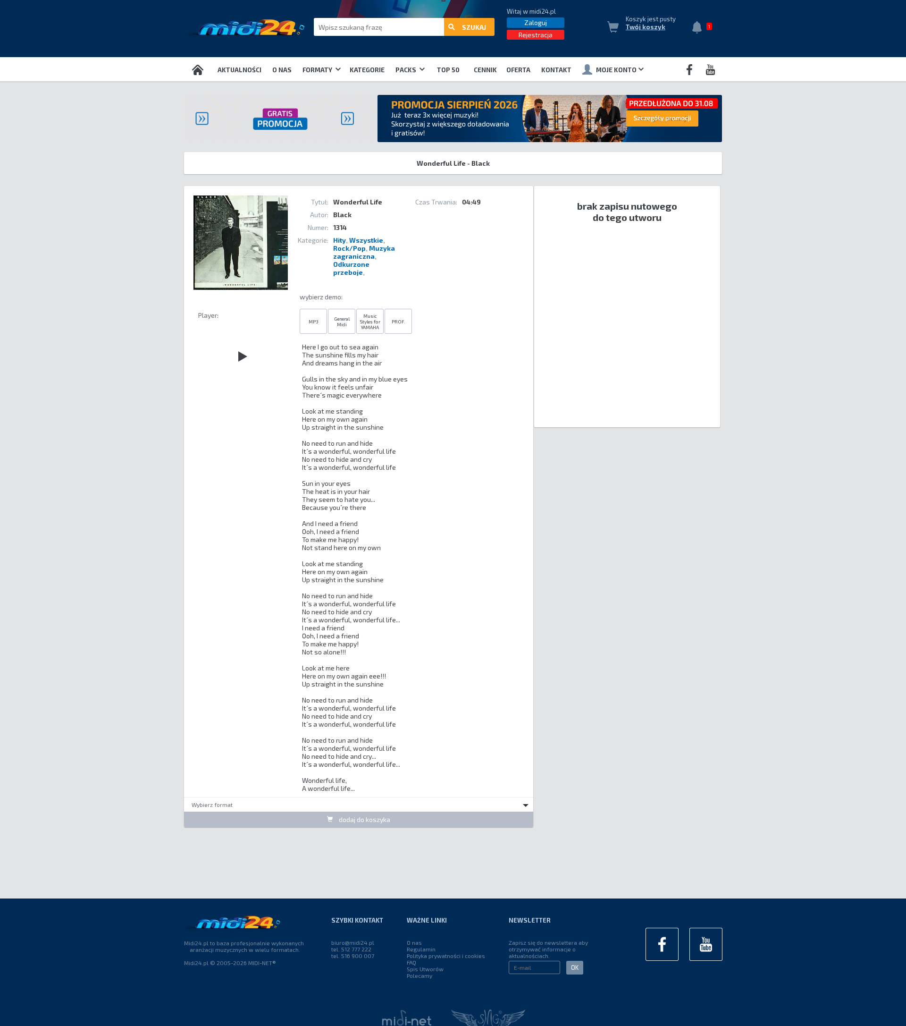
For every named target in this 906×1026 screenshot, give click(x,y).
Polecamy (419, 975)
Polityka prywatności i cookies (446, 955)
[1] (699, 28)
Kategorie (367, 70)
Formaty (318, 70)
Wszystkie (366, 240)
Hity (339, 240)
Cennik (485, 70)
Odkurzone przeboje (351, 268)
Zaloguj (535, 22)
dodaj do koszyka (363, 819)
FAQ (411, 962)
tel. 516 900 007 (352, 955)
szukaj (474, 27)
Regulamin (421, 949)
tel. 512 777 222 (351, 949)
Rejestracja (536, 35)
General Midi (342, 321)
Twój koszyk (645, 27)
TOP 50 (448, 70)
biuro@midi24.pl (352, 942)
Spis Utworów (425, 969)
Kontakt (556, 70)
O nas (282, 70)
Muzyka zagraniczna (364, 252)
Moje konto (616, 70)
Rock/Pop (349, 248)
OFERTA (518, 70)
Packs (406, 70)
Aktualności (239, 70)
